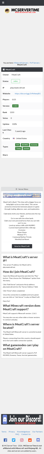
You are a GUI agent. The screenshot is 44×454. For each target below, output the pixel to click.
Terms (3, 431)
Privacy (12, 431)
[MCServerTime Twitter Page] (13, 440)
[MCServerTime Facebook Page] (5, 440)
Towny (18, 148)
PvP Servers (34, 63)
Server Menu (23, 189)
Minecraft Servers (21, 63)
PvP (17, 145)
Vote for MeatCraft (22, 246)
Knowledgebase (23, 431)
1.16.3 (15, 106)
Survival (26, 148)
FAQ (17, 434)
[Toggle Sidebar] (3, 3)
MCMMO (25, 145)
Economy (34, 145)
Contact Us (26, 434)
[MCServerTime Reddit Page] (30, 440)
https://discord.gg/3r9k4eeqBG (28, 93)
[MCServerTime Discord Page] (38, 440)
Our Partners (37, 431)
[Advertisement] (22, 37)
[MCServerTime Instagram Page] (22, 440)
